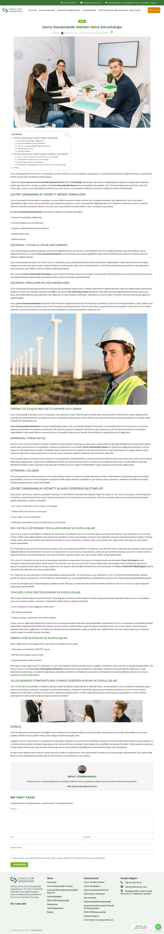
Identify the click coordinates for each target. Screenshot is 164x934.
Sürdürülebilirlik (54, 897)
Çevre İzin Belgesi (92, 886)
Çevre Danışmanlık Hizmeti (96, 890)
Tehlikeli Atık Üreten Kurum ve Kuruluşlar (33, 159)
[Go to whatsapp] (158, 927)
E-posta (87, 837)
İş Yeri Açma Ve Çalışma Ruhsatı (98, 920)
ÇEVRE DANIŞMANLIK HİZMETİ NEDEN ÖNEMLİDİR (36, 138)
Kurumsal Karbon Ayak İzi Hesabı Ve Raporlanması (99, 907)
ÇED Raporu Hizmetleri (94, 894)
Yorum (13, 809)
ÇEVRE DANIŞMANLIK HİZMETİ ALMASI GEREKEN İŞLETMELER (41, 154)
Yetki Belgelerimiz (55, 908)
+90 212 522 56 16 (133, 883)
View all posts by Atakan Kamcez (82, 786)
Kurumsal (51, 882)
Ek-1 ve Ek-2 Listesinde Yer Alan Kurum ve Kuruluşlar (38, 157)
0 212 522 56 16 (70, 3)
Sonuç (16, 168)
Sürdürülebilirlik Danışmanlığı (97, 902)
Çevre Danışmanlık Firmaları (60, 886)
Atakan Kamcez (71, 33)
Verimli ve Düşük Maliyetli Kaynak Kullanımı (34, 146)
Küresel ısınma (16, 444)
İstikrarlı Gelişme (24, 151)
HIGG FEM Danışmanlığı (58, 900)
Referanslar (52, 904)
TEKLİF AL (154, 10)
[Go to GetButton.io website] (158, 931)
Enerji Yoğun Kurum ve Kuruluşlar (30, 162)
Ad (12, 837)
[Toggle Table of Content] (65, 135)
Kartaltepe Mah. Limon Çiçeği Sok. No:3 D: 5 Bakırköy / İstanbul (132, 3)
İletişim (50, 912)
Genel (82, 21)
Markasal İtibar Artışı (25, 149)
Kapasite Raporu (91, 916)
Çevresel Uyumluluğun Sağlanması (31, 141)
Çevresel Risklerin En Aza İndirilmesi (31, 143)
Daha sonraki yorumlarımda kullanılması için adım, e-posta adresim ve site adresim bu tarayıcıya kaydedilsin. (59, 858)
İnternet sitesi (16, 848)
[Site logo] (12, 10)
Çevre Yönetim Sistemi (94, 882)
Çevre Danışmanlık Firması (24, 897)
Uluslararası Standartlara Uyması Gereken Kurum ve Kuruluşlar (42, 165)
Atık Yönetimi (90, 898)
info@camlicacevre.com (92, 3)
